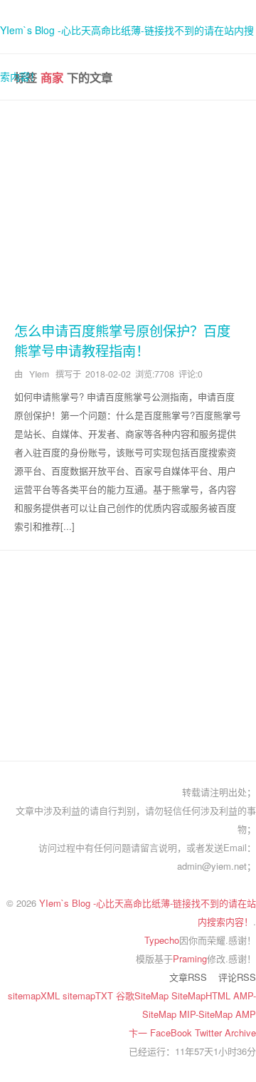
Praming (190, 958)
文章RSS (188, 977)
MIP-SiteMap (207, 1014)
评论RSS (237, 977)
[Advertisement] (128, 208)
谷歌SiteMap (143, 995)
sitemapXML (35, 995)
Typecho (161, 940)
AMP (245, 1014)
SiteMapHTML (202, 995)
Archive (240, 1032)
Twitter (210, 1032)
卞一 (139, 1032)
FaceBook (172, 1032)
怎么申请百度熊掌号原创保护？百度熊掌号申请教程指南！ (122, 340)
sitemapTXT (89, 995)
